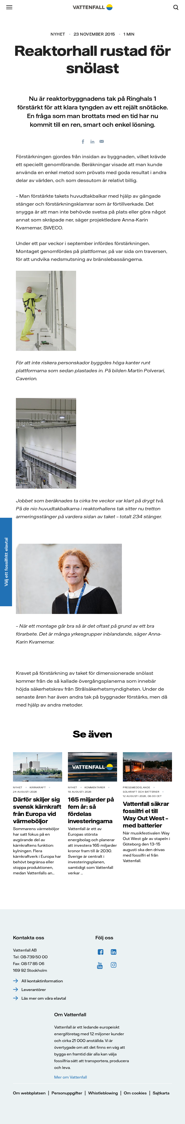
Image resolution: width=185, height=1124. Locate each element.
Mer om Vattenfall (70, 1077)
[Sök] (178, 7)
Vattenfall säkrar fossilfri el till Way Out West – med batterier (146, 814)
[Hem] (92, 7)
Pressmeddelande (136, 787)
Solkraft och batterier (141, 791)
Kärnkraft (38, 787)
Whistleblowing (103, 1093)
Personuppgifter (67, 1093)
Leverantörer (33, 989)
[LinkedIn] (92, 141)
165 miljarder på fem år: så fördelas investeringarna (91, 810)
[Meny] (9, 7)
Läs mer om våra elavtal (43, 998)
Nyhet (58, 34)
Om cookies (135, 1093)
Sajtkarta (161, 1093)
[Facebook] (83, 141)
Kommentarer (95, 787)
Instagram (113, 965)
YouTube (100, 965)
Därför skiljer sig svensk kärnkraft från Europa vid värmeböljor (37, 810)
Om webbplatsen (29, 1093)
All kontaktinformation (42, 981)
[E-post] (101, 141)
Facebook (100, 952)
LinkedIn (113, 952)
